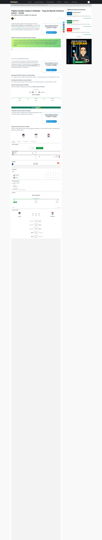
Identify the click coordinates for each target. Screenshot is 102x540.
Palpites (59, 2)
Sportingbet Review (77, 12)
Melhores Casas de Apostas (76, 9)
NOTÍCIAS (66, 2)
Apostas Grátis (50, 2)
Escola (30, 2)
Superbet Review (76, 28)
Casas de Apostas (39, 2)
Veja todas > (79, 36)
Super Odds (74, 2)
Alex (15, 18)
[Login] (89, 2)
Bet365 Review (76, 20)
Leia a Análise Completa (87, 18)
